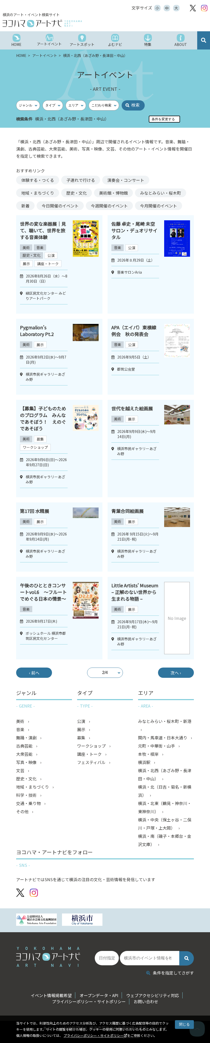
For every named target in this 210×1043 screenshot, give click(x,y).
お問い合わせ (146, 1001)
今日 (60, 206)
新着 (25, 206)
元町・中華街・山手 (157, 746)
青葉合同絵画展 (127, 511)
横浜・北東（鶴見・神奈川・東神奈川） (164, 807)
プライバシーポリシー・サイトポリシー (93, 1035)
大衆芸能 (25, 754)
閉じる (184, 1024)
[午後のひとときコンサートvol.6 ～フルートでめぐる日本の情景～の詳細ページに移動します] (86, 618)
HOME (21, 55)
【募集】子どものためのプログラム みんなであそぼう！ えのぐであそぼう (43, 418)
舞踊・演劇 (27, 737)
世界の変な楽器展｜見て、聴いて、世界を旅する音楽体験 (43, 230)
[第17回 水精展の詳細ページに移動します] (86, 537)
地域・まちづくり (37, 193)
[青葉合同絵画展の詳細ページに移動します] (177, 537)
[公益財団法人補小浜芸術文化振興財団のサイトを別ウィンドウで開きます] (36, 920)
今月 (158, 206)
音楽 (40, 247)
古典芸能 (25, 746)
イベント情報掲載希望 (51, 995)
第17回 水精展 (34, 511)
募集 (40, 439)
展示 (26, 263)
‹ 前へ (34, 673)
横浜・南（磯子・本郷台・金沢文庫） (164, 840)
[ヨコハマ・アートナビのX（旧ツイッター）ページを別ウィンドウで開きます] (193, 8)
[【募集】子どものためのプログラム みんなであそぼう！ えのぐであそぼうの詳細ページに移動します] (86, 448)
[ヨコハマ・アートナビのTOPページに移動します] (67, 23)
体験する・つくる (37, 180)
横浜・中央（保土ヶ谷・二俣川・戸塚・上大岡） (164, 824)
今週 (109, 206)
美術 (26, 247)
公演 (51, 255)
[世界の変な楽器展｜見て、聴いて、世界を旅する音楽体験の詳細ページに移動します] (86, 264)
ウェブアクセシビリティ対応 (152, 995)
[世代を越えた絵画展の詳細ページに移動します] (177, 448)
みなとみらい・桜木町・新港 (164, 721)
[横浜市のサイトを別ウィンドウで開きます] (82, 920)
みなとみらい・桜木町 (160, 193)
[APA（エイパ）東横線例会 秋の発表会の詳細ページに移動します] (177, 357)
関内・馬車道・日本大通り (163, 737)
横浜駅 (144, 762)
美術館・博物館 (113, 193)
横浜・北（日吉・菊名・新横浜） (164, 791)
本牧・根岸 (149, 754)
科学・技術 (27, 795)
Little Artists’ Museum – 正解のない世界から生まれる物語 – (134, 592)
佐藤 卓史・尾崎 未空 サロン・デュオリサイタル (134, 230)
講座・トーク (48, 263)
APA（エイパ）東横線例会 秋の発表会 (133, 330)
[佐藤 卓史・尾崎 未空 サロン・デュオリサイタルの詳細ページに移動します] (177, 264)
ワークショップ (35, 447)
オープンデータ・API (99, 995)
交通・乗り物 (29, 803)
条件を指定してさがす (173, 973)
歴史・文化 (76, 193)
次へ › (176, 673)
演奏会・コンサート (125, 180)
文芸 (20, 770)
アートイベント (45, 55)
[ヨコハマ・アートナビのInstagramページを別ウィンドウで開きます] (204, 8)
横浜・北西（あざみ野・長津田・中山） (164, 774)
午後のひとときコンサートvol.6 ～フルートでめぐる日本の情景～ (43, 592)
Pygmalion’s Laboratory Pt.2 (37, 330)
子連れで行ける (80, 180)
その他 (22, 811)
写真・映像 (27, 762)
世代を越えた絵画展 (132, 408)
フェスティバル (92, 762)
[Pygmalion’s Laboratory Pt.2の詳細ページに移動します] (86, 357)
